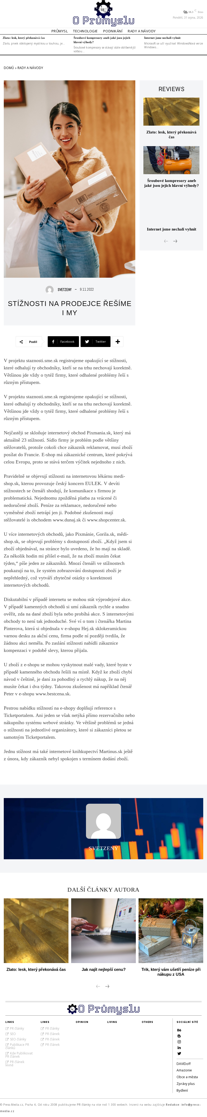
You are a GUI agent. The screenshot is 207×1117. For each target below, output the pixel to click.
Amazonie (184, 1070)
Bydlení (182, 1090)
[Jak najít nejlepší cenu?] (103, 930)
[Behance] (179, 1030)
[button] (10, 14)
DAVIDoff (184, 1063)
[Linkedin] (179, 1047)
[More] (117, 341)
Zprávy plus (186, 1083)
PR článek (52, 1034)
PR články (17, 1028)
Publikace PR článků (17, 1046)
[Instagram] (179, 1041)
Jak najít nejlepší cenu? (104, 969)
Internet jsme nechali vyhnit (162, 37)
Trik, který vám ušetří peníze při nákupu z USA (171, 972)
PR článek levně (14, 1063)
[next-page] (174, 241)
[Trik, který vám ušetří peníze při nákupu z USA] (171, 930)
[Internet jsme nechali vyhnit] (171, 209)
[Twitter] (179, 1053)
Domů (9, 68)
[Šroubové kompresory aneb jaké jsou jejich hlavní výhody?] (171, 160)
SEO (13, 1034)
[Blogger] (179, 1036)
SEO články (18, 1039)
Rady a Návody (30, 68)
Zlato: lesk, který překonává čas (24, 37)
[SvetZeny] (51, 290)
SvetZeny (64, 289)
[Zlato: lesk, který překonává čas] (171, 112)
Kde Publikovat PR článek (19, 1055)
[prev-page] (166, 241)
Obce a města (187, 1077)
